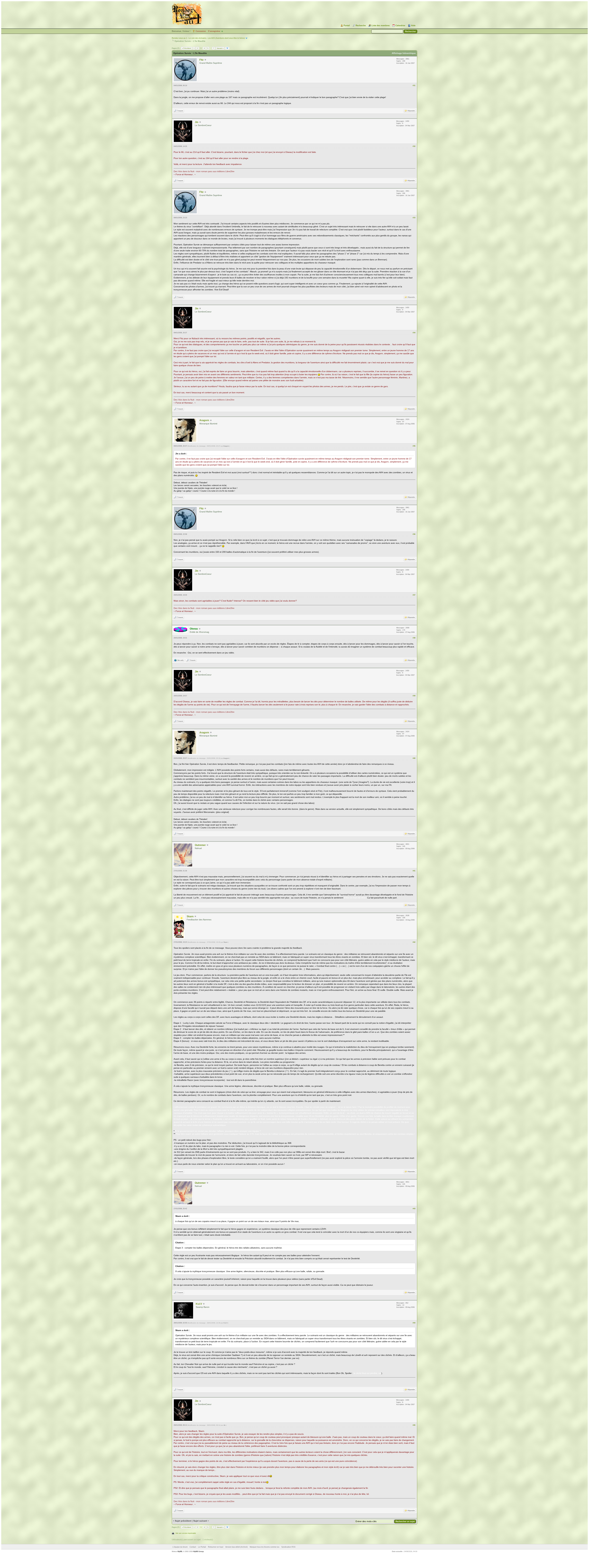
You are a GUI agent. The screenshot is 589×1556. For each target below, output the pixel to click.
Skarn (190, 916)
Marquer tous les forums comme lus (264, 1547)
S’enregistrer (214, 31)
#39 (414, 696)
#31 (414, 85)
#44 (414, 1323)
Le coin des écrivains (197, 38)
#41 (414, 871)
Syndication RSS (288, 1547)
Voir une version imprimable (185, 1533)
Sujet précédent (183, 1521)
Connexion (201, 31)
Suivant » (220, 48)
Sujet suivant (200, 1521)
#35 (414, 446)
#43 (414, 1208)
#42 (414, 942)
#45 (414, 1425)
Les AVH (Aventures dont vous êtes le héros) (226, 38)
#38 (414, 638)
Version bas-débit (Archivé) (236, 1547)
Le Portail (202, 1547)
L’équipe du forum (180, 1547)
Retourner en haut (215, 1547)
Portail (347, 25)
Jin (196, 122)
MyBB (179, 1551)
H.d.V (199, 1304)
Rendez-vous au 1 (179, 38)
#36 (414, 534)
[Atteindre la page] (227, 48)
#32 (414, 146)
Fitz (201, 59)
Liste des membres (380, 25)
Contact (193, 1547)
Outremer (200, 845)
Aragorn (204, 420)
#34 (414, 333)
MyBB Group (198, 1551)
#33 (414, 218)
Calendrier (400, 25)
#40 (414, 758)
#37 (414, 595)
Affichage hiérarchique (404, 53)
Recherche (361, 25)
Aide (413, 25)
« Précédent (186, 48)
